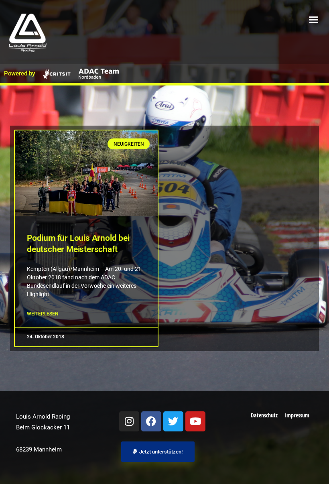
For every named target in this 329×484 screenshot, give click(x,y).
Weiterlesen (43, 314)
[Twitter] (173, 421)
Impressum (297, 415)
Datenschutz (264, 415)
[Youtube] (195, 421)
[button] (313, 19)
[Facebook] (151, 421)
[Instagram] (129, 421)
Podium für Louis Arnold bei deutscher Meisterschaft (78, 243)
